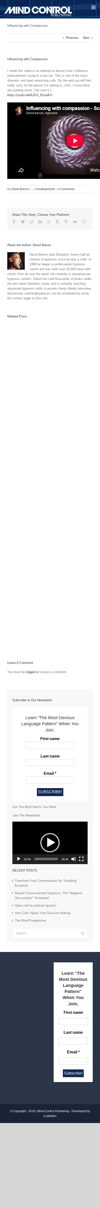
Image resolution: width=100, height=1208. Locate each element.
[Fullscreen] (81, 859)
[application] (50, 843)
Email (50, 773)
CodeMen (50, 1116)
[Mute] (73, 859)
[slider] (46, 859)
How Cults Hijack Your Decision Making (42, 913)
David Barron (20, 189)
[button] (50, 842)
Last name (50, 756)
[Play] (18, 859)
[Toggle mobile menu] (93, 7)
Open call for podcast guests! (35, 905)
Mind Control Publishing (53, 1111)
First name (50, 739)
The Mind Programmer (30, 920)
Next (86, 38)
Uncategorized (45, 189)
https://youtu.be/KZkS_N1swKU (29, 95)
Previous (72, 38)
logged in (32, 672)
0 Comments (66, 189)
